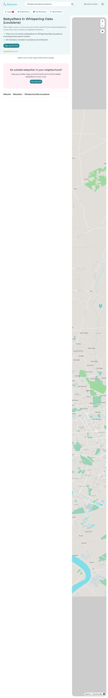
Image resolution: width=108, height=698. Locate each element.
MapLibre (88, 694)
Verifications (40, 12)
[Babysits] (10, 4)
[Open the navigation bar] (103, 4)
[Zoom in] (102, 21)
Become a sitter (91, 4)
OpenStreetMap (97, 694)
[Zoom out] (102, 25)
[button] (100, 306)
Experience (24, 12)
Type (10, 12)
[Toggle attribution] (104, 694)
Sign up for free (11, 46)
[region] (89, 356)
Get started (36, 82)
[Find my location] (102, 31)
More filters (57, 12)
